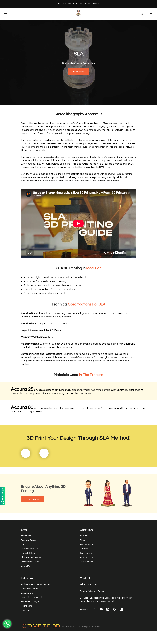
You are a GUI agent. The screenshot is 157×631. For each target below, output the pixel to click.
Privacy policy (86, 557)
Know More (78, 72)
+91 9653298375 (92, 584)
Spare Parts (27, 566)
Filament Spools (28, 540)
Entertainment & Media (32, 597)
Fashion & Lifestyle (30, 602)
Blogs (82, 540)
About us (84, 536)
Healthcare (26, 606)
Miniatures (26, 536)
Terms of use (86, 553)
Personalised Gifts (29, 549)
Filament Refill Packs (31, 557)
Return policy (86, 562)
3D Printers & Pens (30, 562)
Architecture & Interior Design (35, 584)
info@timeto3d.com (95, 591)
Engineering (27, 593)
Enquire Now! (32, 499)
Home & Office (28, 553)
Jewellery (25, 610)
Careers (84, 549)
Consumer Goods (29, 589)
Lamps (24, 544)
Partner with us (87, 544)
